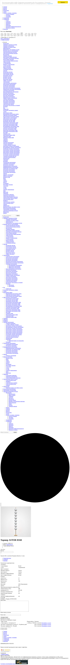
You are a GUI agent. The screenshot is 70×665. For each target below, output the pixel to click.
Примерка (8, 22)
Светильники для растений (9, 209)
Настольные (11, 286)
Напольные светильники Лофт (10, 131)
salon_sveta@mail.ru (5, 38)
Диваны (5, 180)
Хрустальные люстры (8, 74)
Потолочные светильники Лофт (10, 122)
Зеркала (5, 173)
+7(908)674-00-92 (5, 654)
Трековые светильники (8, 46)
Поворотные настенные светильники (12, 89)
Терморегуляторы (13, 406)
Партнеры (8, 25)
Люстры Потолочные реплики (10, 53)
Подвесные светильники (9, 85)
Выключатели (12, 394)
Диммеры (11, 396)
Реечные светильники (8, 93)
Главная (5, 6)
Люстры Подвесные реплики (10, 52)
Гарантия (8, 21)
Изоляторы (11, 399)
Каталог (5, 8)
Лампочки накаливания (8, 195)
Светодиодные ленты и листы (10, 198)
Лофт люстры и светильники (10, 117)
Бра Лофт (5, 132)
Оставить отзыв (4, 617)
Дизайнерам (6, 18)
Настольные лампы (7, 112)
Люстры (5, 70)
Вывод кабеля (12, 395)
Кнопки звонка (12, 400)
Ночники (5, 106)
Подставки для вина (8, 184)
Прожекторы (6, 158)
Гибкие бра (5, 109)
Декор (4, 179)
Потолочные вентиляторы (9, 208)
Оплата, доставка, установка (10, 13)
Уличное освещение (8, 143)
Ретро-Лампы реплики (8, 59)
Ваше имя (3, 614)
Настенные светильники (9, 86)
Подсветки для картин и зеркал (10, 110)
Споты (4, 111)
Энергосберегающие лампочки (10, 197)
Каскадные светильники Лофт (10, 130)
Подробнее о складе (46, 623)
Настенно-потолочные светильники (11, 88)
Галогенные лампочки (8, 194)
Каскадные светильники (9, 94)
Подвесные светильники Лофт (10, 124)
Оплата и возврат (10, 14)
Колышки (5, 161)
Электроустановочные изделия (10, 210)
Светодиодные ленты (8, 199)
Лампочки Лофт (7, 136)
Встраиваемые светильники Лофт (11, 126)
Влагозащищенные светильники (10, 91)
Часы (4, 190)
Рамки (10, 403)
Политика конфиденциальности (13, 26)
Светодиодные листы (8, 203)
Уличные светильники (8, 142)
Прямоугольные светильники (10, 98)
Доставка (8, 15)
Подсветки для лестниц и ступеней (11, 105)
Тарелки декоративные (8, 189)
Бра (4, 107)
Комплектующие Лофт (8, 137)
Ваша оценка (6, 612)
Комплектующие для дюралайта (16, 340)
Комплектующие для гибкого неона (11, 206)
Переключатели (12, 402)
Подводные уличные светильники (11, 153)
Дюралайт (5, 159)
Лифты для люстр (7, 80)
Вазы (4, 178)
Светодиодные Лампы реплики (10, 60)
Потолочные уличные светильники (11, 150)
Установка (8, 16)
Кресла (5, 182)
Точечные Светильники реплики (11, 58)
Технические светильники (9, 162)
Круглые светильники (8, 95)
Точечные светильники (8, 90)
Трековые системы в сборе (9, 47)
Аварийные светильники (9, 163)
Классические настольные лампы (11, 116)
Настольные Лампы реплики (10, 57)
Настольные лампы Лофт (9, 135)
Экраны (5, 204)
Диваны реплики (7, 68)
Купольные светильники (9, 169)
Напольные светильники (9, 96)
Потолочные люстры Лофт (9, 119)
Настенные (11, 285)
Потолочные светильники (9, 84)
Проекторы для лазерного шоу (10, 168)
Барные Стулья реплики (8, 64)
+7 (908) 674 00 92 (5, 39)
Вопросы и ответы (10, 27)
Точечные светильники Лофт (10, 127)
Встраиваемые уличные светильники (12, 147)
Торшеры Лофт (6, 133)
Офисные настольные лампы (10, 115)
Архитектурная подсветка (9, 157)
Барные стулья (6, 177)
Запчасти (11, 397)
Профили (5, 200)
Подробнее (50, 3)
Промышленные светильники (10, 166)
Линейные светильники (8, 102)
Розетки (10, 405)
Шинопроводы (6, 48)
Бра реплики (6, 54)
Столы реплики (7, 65)
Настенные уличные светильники (11, 146)
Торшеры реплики (7, 55)
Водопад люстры (7, 78)
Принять (63, 2)
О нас (7, 20)
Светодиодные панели (8, 104)
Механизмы (6, 211)
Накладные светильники (14, 266)
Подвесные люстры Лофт (9, 120)
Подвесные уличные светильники (11, 148)
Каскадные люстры (7, 79)
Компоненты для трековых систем (11, 49)
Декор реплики (6, 62)
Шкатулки (5, 192)
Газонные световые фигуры (9, 156)
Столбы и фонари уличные (9, 145)
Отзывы (5, 559)
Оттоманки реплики (8, 69)
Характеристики (7, 558)
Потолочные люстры (8, 73)
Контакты (5, 29)
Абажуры (5, 140)
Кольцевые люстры (7, 75)
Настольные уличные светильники (11, 151)
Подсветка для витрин (8, 164)
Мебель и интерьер (7, 176)
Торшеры (5, 138)
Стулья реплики (7, 63)
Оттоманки (6, 183)
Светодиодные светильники (9, 83)
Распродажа (6, 10)
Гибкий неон (6, 205)
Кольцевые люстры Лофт (9, 121)
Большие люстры (7, 76)
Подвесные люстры (7, 72)
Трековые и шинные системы (10, 44)
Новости (8, 24)
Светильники (6, 81)
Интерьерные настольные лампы (11, 114)
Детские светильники (8, 99)
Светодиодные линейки (8, 202)
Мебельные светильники (14, 267)
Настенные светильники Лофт (10, 125)
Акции (4, 11)
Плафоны (5, 141)
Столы (4, 187)
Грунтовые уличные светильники (11, 154)
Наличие (5, 560)
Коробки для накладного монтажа (17, 401)
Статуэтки (5, 185)
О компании (6, 19)
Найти (18, 215)
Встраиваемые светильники (15, 265)
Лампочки (5, 193)
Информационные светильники (10, 167)
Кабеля (5, 213)
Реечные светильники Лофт (9, 128)
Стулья (4, 188)
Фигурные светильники (8, 100)
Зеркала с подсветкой (8, 174)
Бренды (5, 9)
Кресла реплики (7, 67)
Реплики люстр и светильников (10, 50)
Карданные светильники (9, 101)
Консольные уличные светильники (11, 152)
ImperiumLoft (10, 544)
